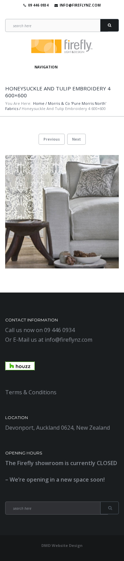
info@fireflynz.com (80, 5)
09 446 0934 (38, 5)
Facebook (50, 13)
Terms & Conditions (30, 392)
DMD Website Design (62, 545)
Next (76, 139)
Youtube (60, 13)
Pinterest (70, 13)
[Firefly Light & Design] (62, 46)
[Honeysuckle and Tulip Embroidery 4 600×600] (62, 211)
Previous (51, 139)
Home (38, 103)
